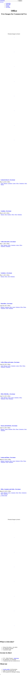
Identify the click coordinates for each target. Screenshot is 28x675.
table (9, 276)
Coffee (9, 245)
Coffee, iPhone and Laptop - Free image (10, 362)
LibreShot (2, 1)
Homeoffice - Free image (6, 303)
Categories (8, 3)
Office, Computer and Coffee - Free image (11, 489)
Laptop (14, 183)
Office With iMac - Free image (8, 393)
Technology (21, 183)
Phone (24, 307)
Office (17, 183)
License (7, 5)
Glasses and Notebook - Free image (9, 425)
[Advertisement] (14, 321)
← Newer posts (3, 495)
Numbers (9, 214)
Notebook (18, 307)
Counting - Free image (6, 211)
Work (26, 183)
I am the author (6, 669)
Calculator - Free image (6, 273)
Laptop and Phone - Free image (8, 457)
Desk (6, 214)
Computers (10, 183)
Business (5, 183)
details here (16, 658)
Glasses (6, 429)
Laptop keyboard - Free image (8, 179)
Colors (12, 397)
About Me (8, 4)
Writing (2, 184)
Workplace (20, 214)
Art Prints (8, 7)
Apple (2, 183)
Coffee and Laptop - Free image (8, 241)
